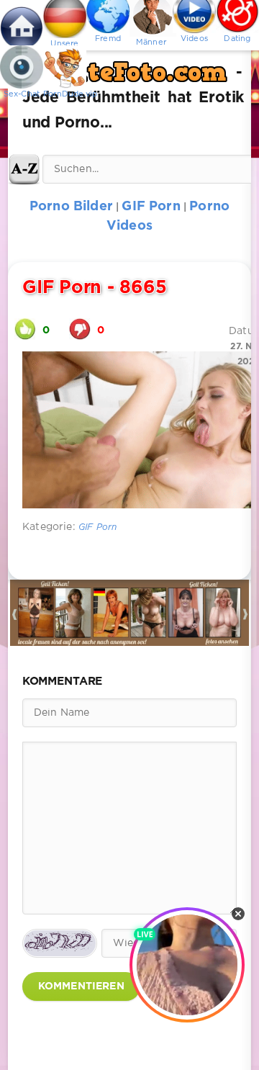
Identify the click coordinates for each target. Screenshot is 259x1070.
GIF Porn (97, 527)
